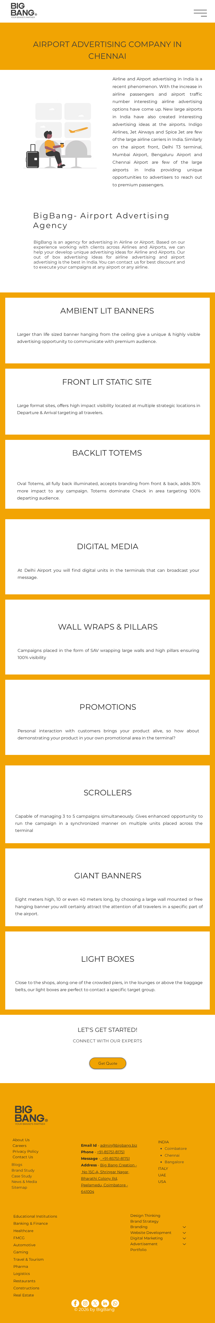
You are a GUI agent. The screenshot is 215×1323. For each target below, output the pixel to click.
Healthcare (23, 1230)
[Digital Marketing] (184, 1238)
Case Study (22, 1176)
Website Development (150, 1232)
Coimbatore (176, 1148)
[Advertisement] (184, 1244)
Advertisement (144, 1244)
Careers (19, 1145)
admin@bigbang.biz (118, 1145)
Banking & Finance (30, 1223)
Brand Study (23, 1170)
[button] (200, 13)
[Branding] (184, 1227)
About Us (21, 1139)
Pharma (20, 1266)
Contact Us (23, 1157)
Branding (139, 1226)
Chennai (172, 1155)
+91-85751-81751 (111, 1152)
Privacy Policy (26, 1151)
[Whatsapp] (115, 1303)
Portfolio (138, 1249)
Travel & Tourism (28, 1259)
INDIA (163, 1142)
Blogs (17, 1164)
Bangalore (174, 1162)
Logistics (21, 1273)
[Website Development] (184, 1233)
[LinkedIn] (105, 1303)
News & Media (24, 1181)
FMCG (19, 1238)
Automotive (24, 1245)
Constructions (26, 1288)
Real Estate (23, 1295)
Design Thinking (145, 1215)
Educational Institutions (35, 1216)
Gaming (20, 1252)
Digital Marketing (146, 1238)
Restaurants (24, 1281)
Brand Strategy (144, 1221)
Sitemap (19, 1187)
